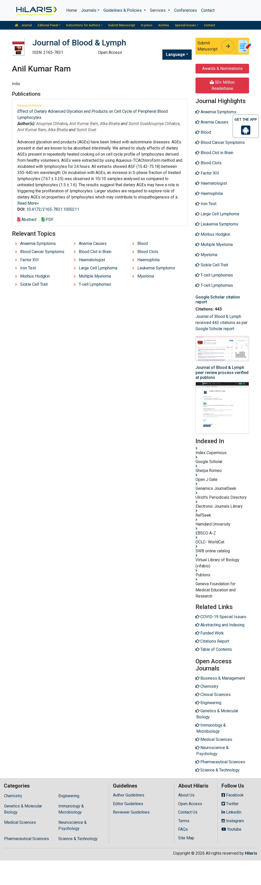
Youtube (233, 829)
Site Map (186, 838)
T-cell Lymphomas (95, 284)
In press (146, 25)
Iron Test (28, 268)
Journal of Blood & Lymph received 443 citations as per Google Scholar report (221, 322)
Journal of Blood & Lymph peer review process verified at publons (222, 372)
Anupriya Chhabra (52, 123)
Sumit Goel (138, 123)
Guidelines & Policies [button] (123, 10)
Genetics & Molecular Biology (23, 809)
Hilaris (251, 853)
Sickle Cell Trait (34, 284)
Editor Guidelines (128, 803)
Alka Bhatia (110, 123)
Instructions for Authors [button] (83, 25)
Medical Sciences (20, 822)
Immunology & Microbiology (71, 809)
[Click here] (36, 10)
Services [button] (158, 10)
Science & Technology (78, 838)
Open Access (190, 803)
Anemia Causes (93, 243)
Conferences (185, 10)
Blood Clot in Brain (95, 251)
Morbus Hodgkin (35, 276)
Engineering (68, 795)
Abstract (28, 219)
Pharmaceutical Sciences (26, 838)
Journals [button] (88, 10)
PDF (49, 219)
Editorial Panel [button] (48, 25)
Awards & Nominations (222, 68)
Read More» (28, 203)
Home (71, 10)
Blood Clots (147, 251)
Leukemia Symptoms (156, 268)
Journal (26, 25)
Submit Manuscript (121, 25)
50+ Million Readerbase (223, 85)
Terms (183, 820)
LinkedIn (233, 812)
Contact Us (188, 812)
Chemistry (13, 795)
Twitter (232, 803)
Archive (163, 25)
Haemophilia (148, 259)
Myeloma (145, 276)
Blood (142, 243)
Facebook (234, 795)
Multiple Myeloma (95, 276)
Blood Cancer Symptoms (42, 251)
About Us (186, 795)
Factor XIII (29, 259)
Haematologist (92, 259)
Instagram (234, 820)
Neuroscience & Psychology (72, 825)
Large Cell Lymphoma (98, 268)
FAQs (183, 829)
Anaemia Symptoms (38, 243)
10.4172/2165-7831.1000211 (52, 209)
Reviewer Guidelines (131, 812)
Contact (208, 10)
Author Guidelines (128, 795)
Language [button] (175, 54)
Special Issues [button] (185, 25)
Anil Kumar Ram (83, 123)
